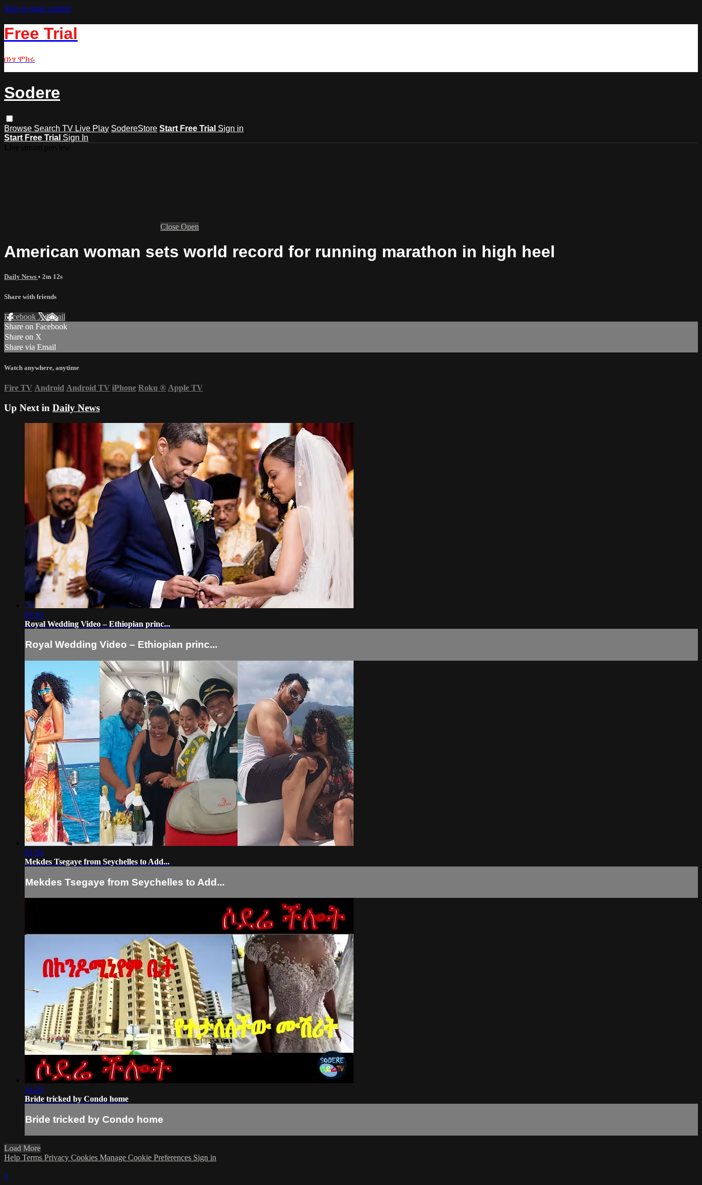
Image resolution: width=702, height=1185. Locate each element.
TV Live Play (85, 128)
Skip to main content (37, 8)
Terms (33, 1157)
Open (190, 226)
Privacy (57, 1157)
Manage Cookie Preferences (146, 1157)
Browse (19, 128)
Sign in (231, 128)
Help (13, 1157)
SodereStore (134, 128)
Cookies (85, 1157)
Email (55, 316)
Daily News (21, 276)
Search (48, 128)
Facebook (21, 316)
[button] (9, 118)
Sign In (75, 137)
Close (170, 226)
